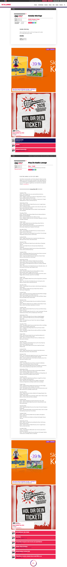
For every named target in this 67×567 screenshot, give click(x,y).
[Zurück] (11, 9)
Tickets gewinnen (17, 135)
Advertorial (52, 49)
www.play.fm (26, 184)
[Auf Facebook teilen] (32, 22)
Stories (48, 49)
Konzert (14, 564)
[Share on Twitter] (34, 22)
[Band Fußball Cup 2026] (33, 115)
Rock (55, 564)
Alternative (51, 564)
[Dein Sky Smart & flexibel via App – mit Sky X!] (33, 70)
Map (30, 169)
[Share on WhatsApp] (35, 22)
